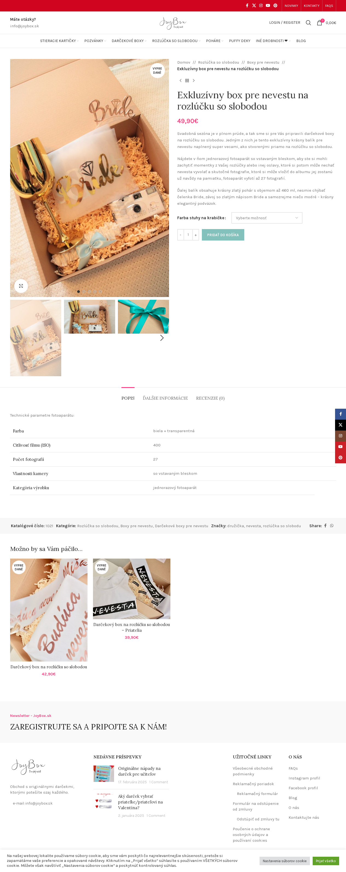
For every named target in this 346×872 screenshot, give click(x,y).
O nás (294, 807)
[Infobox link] (24, 22)
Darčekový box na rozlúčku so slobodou (48, 666)
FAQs (293, 768)
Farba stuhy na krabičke (200, 217)
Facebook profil (303, 787)
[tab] (128, 395)
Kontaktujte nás (304, 817)
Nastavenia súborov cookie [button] (285, 861)
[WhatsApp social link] (331, 526)
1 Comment (158, 782)
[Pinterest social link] (275, 6)
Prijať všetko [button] (326, 861)
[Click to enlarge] (21, 286)
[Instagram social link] (261, 6)
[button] (17, 338)
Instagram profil (304, 778)
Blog (293, 797)
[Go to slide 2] (84, 291)
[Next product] (193, 81)
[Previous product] (180, 81)
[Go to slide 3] (89, 291)
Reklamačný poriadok (253, 783)
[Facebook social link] (247, 6)
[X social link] (254, 6)
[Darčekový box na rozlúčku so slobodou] (49, 610)
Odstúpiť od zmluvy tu (258, 819)
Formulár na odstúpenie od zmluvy (256, 806)
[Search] (308, 22)
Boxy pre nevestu (263, 62)
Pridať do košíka (223, 235)
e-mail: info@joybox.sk (33, 803)
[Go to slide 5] (100, 291)
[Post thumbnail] (104, 775)
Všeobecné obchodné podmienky (253, 771)
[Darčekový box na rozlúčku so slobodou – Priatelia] (131, 589)
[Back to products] (187, 81)
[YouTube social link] (268, 6)
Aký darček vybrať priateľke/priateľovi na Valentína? (140, 802)
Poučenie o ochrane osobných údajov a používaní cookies (251, 834)
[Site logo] (173, 22)
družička (235, 525)
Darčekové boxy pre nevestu (181, 525)
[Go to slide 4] (95, 291)
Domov (183, 62)
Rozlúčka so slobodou (218, 62)
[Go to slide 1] (78, 291)
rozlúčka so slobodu (282, 525)
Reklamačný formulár (257, 793)
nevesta (253, 525)
